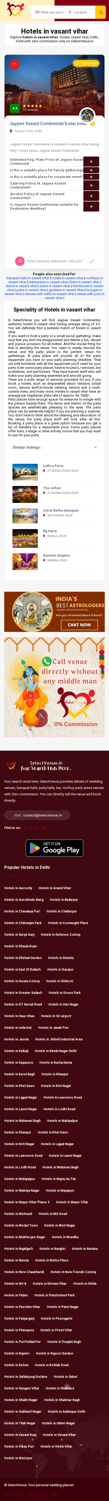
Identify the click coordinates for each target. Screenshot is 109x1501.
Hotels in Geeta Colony (22, 981)
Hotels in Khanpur (55, 1074)
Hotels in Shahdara (60, 1388)
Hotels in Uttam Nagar (58, 1423)
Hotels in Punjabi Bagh (64, 1342)
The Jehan (52, 488)
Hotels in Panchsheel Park (54, 1295)
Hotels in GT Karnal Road (23, 1004)
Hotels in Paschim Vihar (22, 1307)
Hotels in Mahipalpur (62, 1121)
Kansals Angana (56, 555)
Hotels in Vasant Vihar (59, 1435)
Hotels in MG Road (53, 1214)
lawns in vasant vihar (21, 286)
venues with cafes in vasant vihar (50, 294)
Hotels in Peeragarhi (56, 1318)
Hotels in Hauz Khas (19, 1016)
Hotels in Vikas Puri (19, 1446)
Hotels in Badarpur (64, 900)
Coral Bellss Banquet (60, 510)
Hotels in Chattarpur (62, 911)
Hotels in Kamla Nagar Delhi (55, 1051)
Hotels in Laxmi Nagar (20, 1109)
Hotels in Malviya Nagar (21, 1190)
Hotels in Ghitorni (59, 981)
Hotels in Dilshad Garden (23, 958)
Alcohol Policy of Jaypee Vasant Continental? (37, 196)
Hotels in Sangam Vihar (21, 1388)
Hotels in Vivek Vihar (56, 1446)
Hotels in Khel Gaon (19, 1086)
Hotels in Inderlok (18, 1028)
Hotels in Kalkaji (16, 1051)
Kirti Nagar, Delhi (60, 515)
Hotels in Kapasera (18, 1062)
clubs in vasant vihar (54, 286)
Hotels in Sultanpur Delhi (66, 1411)
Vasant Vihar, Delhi (28, 131)
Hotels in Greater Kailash (23, 993)
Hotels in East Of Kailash (22, 969)
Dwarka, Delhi (57, 560)
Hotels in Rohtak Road (52, 1365)
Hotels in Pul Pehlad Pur (22, 1342)
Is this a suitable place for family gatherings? (47, 170)
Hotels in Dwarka (61, 958)
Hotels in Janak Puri (53, 1028)
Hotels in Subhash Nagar (22, 1411)
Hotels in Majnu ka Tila (59, 1179)
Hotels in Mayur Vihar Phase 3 (26, 1202)
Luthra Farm (53, 466)
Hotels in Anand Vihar (55, 888)
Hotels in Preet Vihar (56, 1330)
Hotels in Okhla (84, 1284)
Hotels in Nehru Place (52, 1260)
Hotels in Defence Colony (60, 935)
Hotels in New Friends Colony (73, 1272)
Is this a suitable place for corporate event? (46, 177)
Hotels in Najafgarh (18, 1249)
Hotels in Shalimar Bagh (62, 1400)
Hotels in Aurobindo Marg (23, 900)
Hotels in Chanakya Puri (22, 911)
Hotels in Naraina (85, 1249)
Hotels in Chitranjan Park (23, 923)
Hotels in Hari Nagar (63, 1004)
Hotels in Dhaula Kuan (20, 946)
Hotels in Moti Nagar (59, 1225)
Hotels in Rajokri (16, 1353)
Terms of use (14, 1494)
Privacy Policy (38, 1494)
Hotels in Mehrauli (18, 1214)
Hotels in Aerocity (18, 888)
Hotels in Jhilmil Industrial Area (59, 1039)
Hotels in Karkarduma (55, 1062)
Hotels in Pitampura (19, 1330)
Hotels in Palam (16, 1295)
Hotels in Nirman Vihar (50, 1284)
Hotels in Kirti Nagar (56, 1086)
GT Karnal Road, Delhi (63, 470)
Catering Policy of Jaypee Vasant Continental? (38, 185)
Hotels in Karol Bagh (19, 1074)
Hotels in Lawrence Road (63, 1097)
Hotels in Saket (65, 1377)
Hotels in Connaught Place (68, 923)
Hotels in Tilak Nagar (19, 1423)
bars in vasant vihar (84, 282)
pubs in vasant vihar (31, 290)
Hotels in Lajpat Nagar (20, 1097)
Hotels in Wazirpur (18, 1458)
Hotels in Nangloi (52, 1249)
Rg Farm (50, 531)
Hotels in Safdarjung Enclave (25, 1377)
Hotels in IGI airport (56, 1016)
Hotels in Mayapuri (60, 1190)
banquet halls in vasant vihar (27, 278)
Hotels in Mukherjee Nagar (24, 1237)
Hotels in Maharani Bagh (22, 1121)
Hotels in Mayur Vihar (72, 1202)
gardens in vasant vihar (66, 290)
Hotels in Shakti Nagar (21, 1400)
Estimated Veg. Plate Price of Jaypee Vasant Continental (47, 162)
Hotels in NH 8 (15, 1284)
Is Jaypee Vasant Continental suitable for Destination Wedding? (44, 206)
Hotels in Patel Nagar (63, 1307)
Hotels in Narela (16, 1260)
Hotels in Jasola (16, 1039)
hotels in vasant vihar (67, 278)
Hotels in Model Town (21, 1225)
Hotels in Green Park (65, 993)
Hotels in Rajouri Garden (54, 1353)
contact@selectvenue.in (42, 815)
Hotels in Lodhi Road (59, 1109)
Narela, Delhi (56, 536)
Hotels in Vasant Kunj (20, 1435)
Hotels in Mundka (65, 1237)
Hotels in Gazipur (60, 969)
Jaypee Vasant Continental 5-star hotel (48, 123)
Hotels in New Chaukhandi (24, 1272)
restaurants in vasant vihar (48, 282)
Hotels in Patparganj (19, 1318)
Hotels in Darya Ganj (19, 935)
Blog (55, 1494)
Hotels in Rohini (16, 1365)
